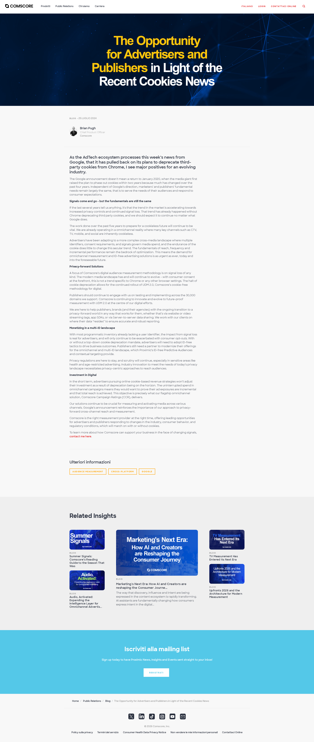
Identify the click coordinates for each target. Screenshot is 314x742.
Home (75, 701)
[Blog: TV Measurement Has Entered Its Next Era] (226, 540)
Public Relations (92, 701)
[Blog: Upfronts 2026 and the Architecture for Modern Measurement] (226, 574)
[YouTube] (172, 717)
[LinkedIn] (142, 717)
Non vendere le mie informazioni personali (194, 732)
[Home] (19, 8)
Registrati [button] (156, 672)
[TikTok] (152, 717)
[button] (247, 8)
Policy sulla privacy (82, 732)
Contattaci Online (232, 732)
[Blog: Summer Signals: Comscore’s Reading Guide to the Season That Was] (87, 540)
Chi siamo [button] (84, 6)
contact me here (80, 436)
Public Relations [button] (64, 6)
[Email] (183, 717)
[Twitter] (131, 717)
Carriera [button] (100, 6)
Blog (73, 118)
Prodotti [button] (45, 6)
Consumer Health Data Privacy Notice (144, 732)
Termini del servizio (108, 732)
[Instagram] (162, 717)
